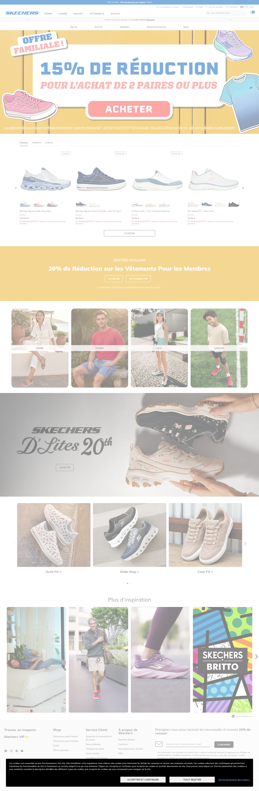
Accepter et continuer (143, 779)
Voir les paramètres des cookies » (234, 779)
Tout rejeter (192, 779)
